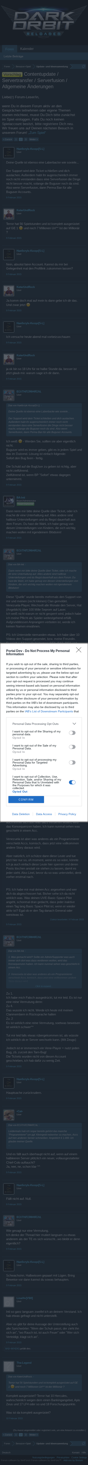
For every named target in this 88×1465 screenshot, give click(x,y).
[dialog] (44, 732)
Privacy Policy (67, 814)
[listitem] (44, 724)
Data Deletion (21, 814)
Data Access (44, 814)
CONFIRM (26, 799)
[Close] (80, 651)
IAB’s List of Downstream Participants (49, 711)
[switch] (72, 733)
